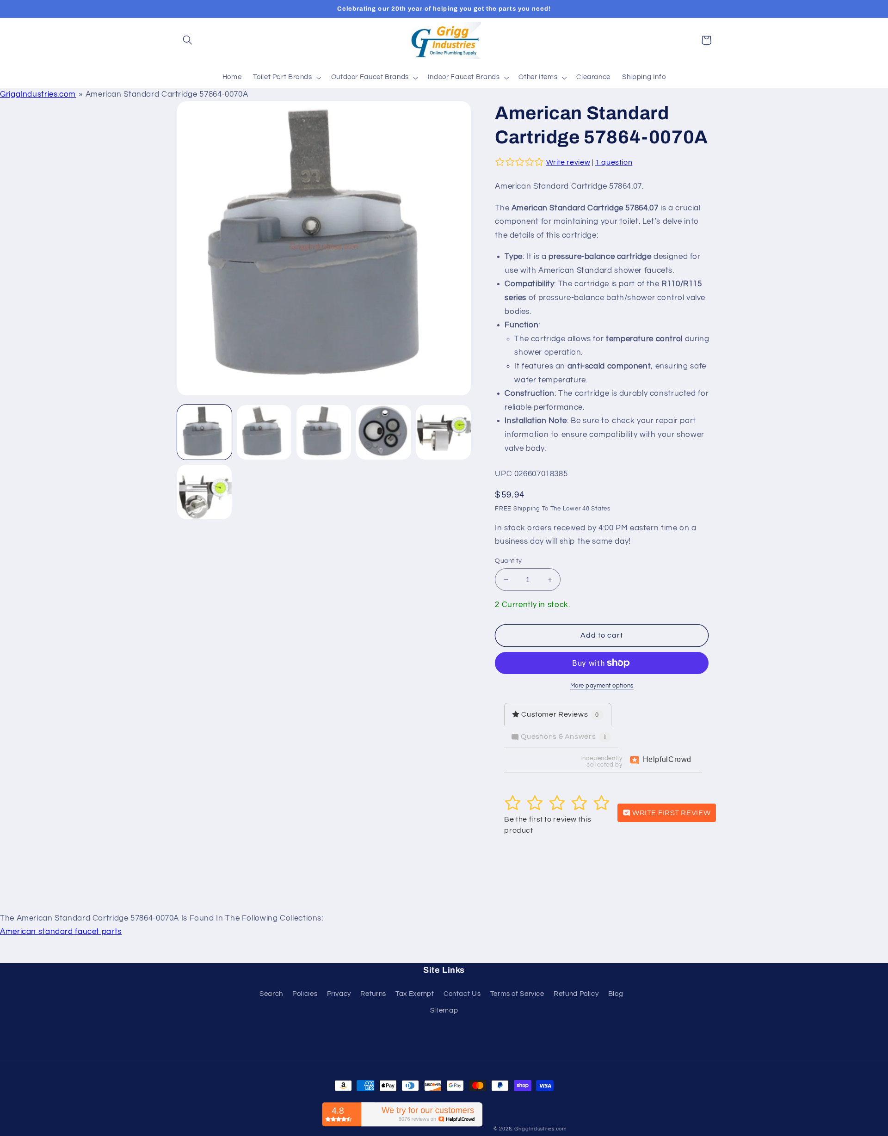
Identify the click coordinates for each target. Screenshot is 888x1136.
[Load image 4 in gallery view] (383, 432)
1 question (613, 162)
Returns (373, 993)
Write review (568, 162)
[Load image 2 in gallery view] (264, 432)
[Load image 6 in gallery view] (204, 492)
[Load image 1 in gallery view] (204, 432)
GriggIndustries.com (38, 94)
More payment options (602, 686)
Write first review (670, 813)
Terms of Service (517, 993)
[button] (187, 40)
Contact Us (462, 993)
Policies (304, 993)
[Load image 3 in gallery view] (324, 432)
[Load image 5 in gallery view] (443, 432)
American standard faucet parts (61, 931)
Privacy (339, 993)
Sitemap (444, 1010)
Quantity (508, 561)
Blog (615, 993)
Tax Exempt (414, 993)
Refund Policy (576, 993)
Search (271, 993)
